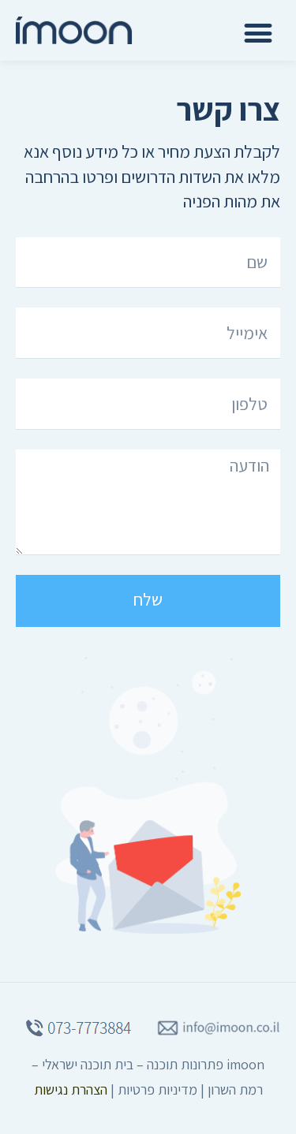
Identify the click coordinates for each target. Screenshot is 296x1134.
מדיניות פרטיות (157, 1089)
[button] (257, 32)
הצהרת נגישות (70, 1089)
